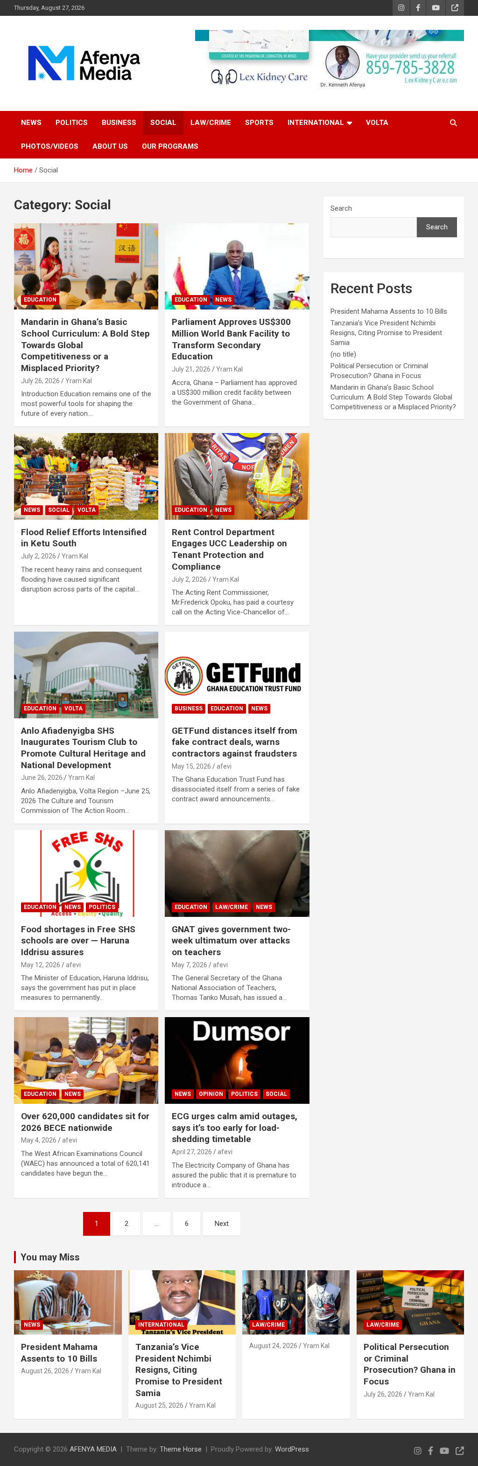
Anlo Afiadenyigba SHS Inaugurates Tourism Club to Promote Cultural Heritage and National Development (83, 748)
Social (163, 122)
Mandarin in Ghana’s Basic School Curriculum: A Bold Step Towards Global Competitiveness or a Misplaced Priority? (393, 397)
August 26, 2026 (45, 1371)
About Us (110, 146)
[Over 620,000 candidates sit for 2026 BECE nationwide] (86, 1060)
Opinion (211, 1094)
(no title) (343, 354)
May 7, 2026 (189, 965)
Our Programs (170, 146)
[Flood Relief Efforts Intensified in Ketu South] (86, 476)
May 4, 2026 (38, 1140)
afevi (224, 766)
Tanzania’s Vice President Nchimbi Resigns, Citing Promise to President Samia (386, 333)
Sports (259, 122)
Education (40, 299)
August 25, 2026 (159, 1405)
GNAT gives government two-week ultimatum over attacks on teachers (231, 940)
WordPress (292, 1449)
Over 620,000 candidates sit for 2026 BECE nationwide (85, 1122)
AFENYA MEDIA (93, 1449)
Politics (72, 122)
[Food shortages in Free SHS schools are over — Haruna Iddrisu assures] (86, 873)
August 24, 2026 (273, 1345)
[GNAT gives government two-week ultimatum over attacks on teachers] (236, 873)
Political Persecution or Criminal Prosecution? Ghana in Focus (410, 1364)
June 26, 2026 (42, 777)
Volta (377, 122)
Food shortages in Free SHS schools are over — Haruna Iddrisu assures (78, 940)
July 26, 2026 (40, 381)
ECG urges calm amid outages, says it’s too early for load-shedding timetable (234, 1127)
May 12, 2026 (40, 965)
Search (341, 208)
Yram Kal (78, 381)
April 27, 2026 (192, 1152)
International (316, 122)
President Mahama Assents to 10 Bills (388, 311)
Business (119, 122)
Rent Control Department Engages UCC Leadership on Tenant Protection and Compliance (229, 549)
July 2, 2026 (38, 556)
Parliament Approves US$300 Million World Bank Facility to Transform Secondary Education (231, 339)
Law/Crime (210, 122)
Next (222, 1223)
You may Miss (50, 1257)
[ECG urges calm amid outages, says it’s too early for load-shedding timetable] (236, 1060)
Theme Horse (181, 1449)
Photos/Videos (49, 146)
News (31, 122)
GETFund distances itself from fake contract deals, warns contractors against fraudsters (234, 742)
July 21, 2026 (191, 369)
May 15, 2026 (191, 766)
